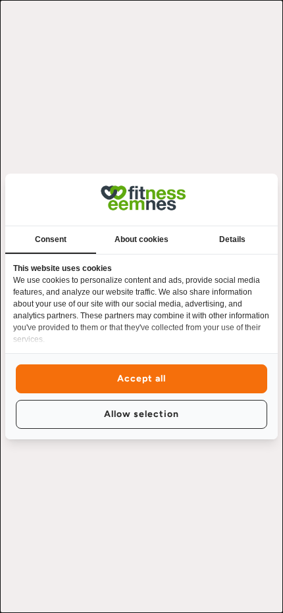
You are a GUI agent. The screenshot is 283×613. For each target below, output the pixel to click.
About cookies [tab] (141, 239)
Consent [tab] (50, 239)
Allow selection (141, 414)
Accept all (141, 378)
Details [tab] (232, 239)
